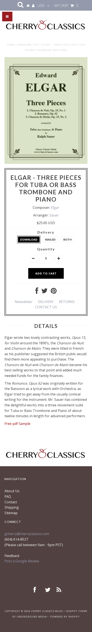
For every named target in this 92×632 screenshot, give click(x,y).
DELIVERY (45, 301)
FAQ (7, 496)
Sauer (54, 215)
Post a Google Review (21, 561)
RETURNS (67, 301)
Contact (10, 502)
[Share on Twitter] (44, 292)
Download (28, 239)
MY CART (66, 5)
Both (67, 239)
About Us (11, 491)
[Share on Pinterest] (53, 292)
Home (11, 44)
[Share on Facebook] (36, 292)
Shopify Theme (76, 611)
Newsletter (24, 301)
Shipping (11, 507)
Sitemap (11, 513)
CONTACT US (46, 307)
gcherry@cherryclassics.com (26, 533)
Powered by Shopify (65, 616)
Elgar (55, 207)
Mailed (50, 239)
